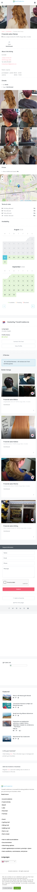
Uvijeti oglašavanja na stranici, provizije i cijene (16, 848)
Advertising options (8, 845)
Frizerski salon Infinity (10, 526)
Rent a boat (5, 834)
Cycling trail (6, 822)
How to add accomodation (10, 839)
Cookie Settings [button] (7, 888)
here (11, 754)
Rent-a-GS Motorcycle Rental (22, 695)
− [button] (2, 179)
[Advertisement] (18, 635)
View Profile (18, 346)
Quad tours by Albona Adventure (23, 713)
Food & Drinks (6, 802)
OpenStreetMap (28, 200)
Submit (18, 589)
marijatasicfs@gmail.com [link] (9, 64)
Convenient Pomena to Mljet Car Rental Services (23, 704)
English (6, 861)
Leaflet (21, 200)
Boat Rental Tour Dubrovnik (21, 736)
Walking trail (6, 828)
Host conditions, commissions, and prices (14, 851)
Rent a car (5, 831)
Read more (4, 794)
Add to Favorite (19, 598)
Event (4, 819)
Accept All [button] (17, 888)
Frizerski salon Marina (10, 484)
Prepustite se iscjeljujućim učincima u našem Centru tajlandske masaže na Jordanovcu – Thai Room (23, 724)
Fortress (4, 814)
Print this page (19, 602)
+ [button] (2, 177)
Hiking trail (5, 825)
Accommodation (7, 799)
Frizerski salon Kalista (10, 442)
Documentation (7, 842)
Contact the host (18, 341)
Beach (4, 805)
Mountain (5, 811)
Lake (3, 808)
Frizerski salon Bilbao (10, 399)
